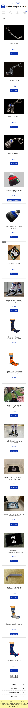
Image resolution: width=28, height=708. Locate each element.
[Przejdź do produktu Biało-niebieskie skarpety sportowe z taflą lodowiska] (14, 289)
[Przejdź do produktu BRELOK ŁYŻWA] (14, 69)
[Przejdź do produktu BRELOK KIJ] (14, 32)
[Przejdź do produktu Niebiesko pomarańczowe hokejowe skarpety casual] (14, 360)
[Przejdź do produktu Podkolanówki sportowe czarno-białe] (14, 431)
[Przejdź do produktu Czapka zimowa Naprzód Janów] (14, 179)
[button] (3, 12)
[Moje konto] (17, 12)
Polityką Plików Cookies (10, 703)
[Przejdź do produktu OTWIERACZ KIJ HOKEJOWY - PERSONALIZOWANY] (14, 576)
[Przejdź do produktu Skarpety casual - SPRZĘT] (14, 649)
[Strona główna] (14, 6)
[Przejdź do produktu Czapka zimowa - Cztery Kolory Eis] (14, 216)
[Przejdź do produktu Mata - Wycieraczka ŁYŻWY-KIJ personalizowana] (14, 503)
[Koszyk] (24, 12)
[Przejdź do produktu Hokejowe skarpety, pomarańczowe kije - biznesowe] (14, 326)
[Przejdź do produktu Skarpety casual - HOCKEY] (14, 613)
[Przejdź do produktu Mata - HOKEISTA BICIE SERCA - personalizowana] (14, 466)
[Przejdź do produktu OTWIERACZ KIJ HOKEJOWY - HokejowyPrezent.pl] (14, 394)
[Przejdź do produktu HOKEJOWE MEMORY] (14, 252)
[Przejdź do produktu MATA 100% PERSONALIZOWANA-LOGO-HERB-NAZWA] (14, 540)
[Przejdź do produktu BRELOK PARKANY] (14, 106)
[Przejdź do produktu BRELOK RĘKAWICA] (14, 142)
